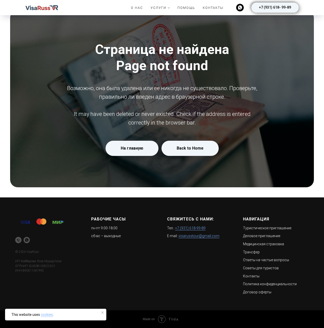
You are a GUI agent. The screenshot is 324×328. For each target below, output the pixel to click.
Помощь (186, 8)
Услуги (158, 8)
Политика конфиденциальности (270, 284)
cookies (47, 315)
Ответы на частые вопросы (266, 260)
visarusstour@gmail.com (198, 236)
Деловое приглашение (261, 236)
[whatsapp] (240, 7)
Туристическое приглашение (267, 228)
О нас (137, 8)
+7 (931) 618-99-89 (190, 228)
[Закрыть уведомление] (102, 312)
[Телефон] (18, 240)
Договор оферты (257, 292)
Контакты (213, 8)
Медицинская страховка (263, 244)
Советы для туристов (261, 268)
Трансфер (251, 252)
